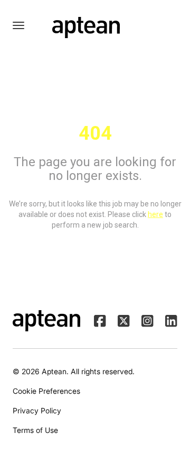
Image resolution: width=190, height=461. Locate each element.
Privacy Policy (37, 410)
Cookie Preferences (46, 390)
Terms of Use (35, 430)
